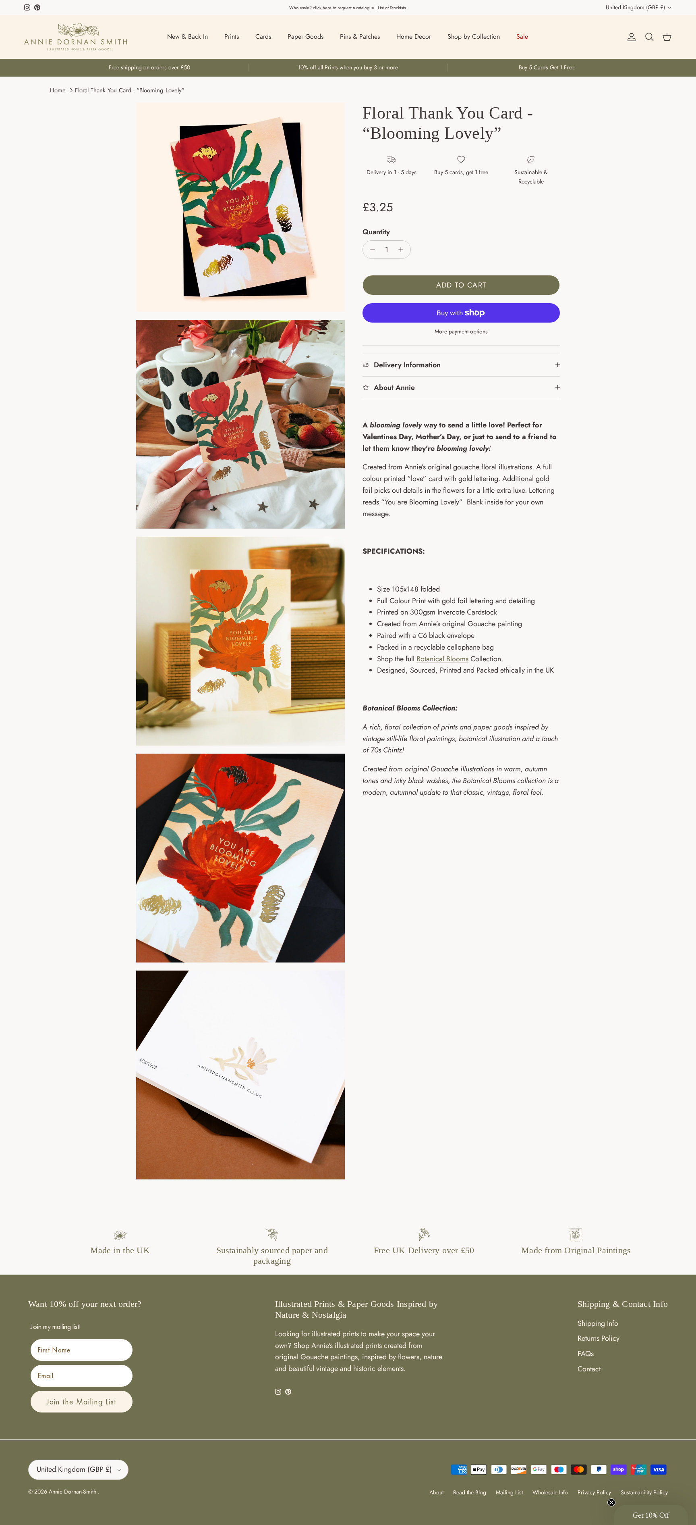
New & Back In (187, 36)
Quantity (376, 232)
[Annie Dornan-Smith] (75, 36)
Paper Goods (305, 36)
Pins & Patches (360, 36)
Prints (231, 36)
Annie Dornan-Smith (73, 1492)
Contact (589, 1369)
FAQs (586, 1353)
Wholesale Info (550, 1492)
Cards (263, 36)
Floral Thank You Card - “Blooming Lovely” (129, 90)
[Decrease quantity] (370, 249)
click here (322, 7)
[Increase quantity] (403, 249)
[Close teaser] (611, 1502)
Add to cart (461, 285)
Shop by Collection (473, 36)
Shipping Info (598, 1323)
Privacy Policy (594, 1492)
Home (58, 90)
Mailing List (509, 1492)
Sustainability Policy (644, 1492)
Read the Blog (469, 1492)
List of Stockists (392, 7)
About (436, 1492)
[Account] (630, 37)
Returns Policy (598, 1338)
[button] (651, 1515)
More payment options (461, 331)
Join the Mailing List (81, 1401)
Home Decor (413, 36)
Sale (522, 36)
